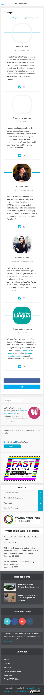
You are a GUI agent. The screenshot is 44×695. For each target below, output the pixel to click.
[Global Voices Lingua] (22, 315)
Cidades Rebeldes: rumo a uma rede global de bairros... (27, 597)
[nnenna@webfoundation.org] (24, 155)
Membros (7, 667)
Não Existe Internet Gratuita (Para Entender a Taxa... (27, 587)
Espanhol (29, 18)
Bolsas (6, 660)
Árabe (36, 18)
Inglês (15, 18)
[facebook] (14, 621)
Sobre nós (8, 675)
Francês (22, 18)
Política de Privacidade (12, 671)
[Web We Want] (22, 2)
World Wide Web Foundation (22, 531)
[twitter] (7, 621)
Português (8, 400)
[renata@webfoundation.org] (24, 87)
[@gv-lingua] (20, 366)
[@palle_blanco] (20, 298)
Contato (7, 663)
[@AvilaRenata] (20, 87)
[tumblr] (29, 621)
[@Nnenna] (20, 155)
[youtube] (22, 621)
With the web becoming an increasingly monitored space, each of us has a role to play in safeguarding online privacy (21, 550)
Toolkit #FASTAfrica (11, 679)
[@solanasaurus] (20, 227)
